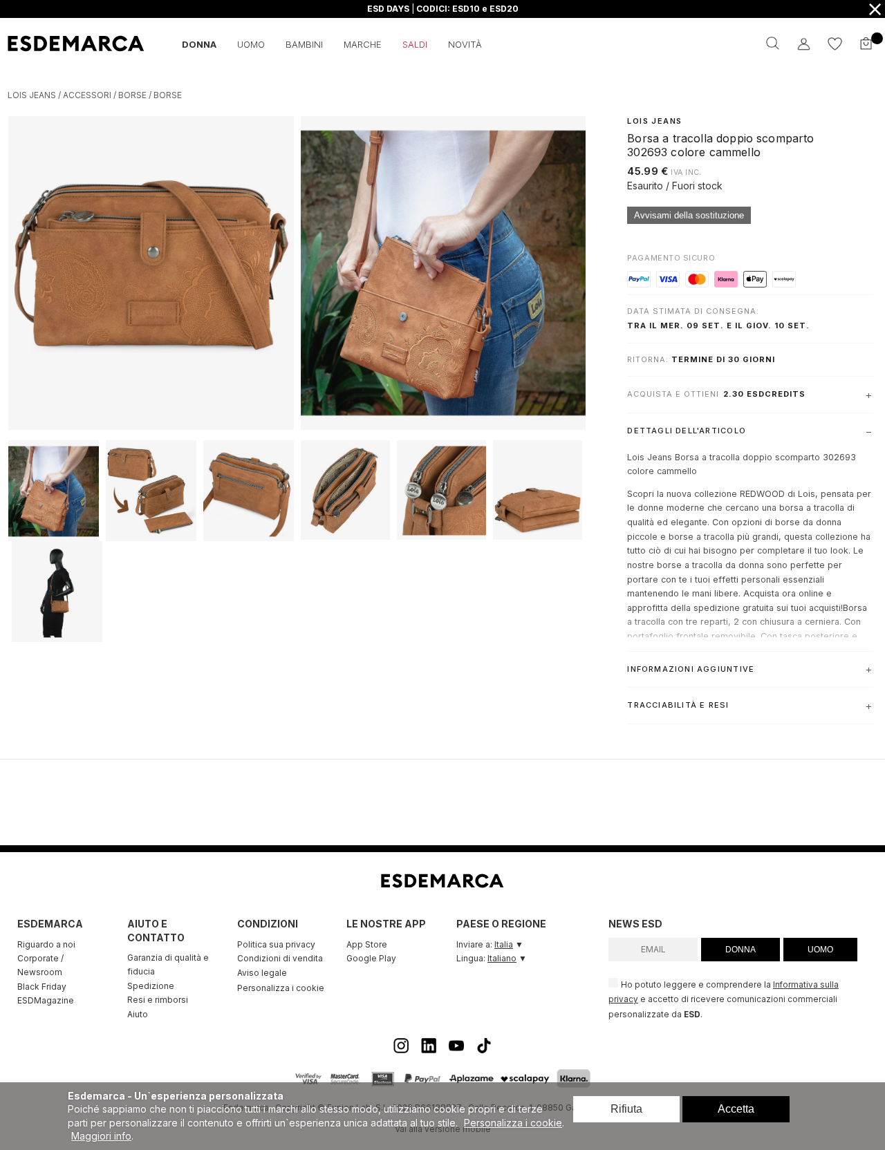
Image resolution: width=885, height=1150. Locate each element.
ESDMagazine (45, 1000)
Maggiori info (101, 1136)
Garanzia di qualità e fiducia (168, 964)
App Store (366, 944)
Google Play (371, 958)
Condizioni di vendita (280, 958)
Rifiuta (626, 1109)
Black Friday (41, 986)
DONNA (740, 949)
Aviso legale (262, 973)
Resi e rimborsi (157, 1000)
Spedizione (150, 986)
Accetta (736, 1109)
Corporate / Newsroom (40, 965)
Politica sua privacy (276, 944)
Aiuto (137, 1014)
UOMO (820, 949)
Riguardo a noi (46, 944)
